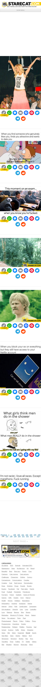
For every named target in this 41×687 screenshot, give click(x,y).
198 (11, 536)
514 (38, 536)
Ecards (22, 586)
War (3, 644)
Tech (30, 636)
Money (28, 612)
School (4, 630)
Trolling (17, 641)
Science (10, 630)
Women (16, 644)
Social (28, 633)
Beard (32, 568)
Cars (30, 571)
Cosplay (26, 580)
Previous (4, 535)
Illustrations (26, 601)
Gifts (10, 598)
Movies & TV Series (16, 615)
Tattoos (24, 636)
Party (19, 618)
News (3, 618)
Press (34, 621)
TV (23, 641)
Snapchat (21, 633)
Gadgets (18, 595)
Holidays (17, 601)
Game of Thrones (29, 595)
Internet (4, 606)
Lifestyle (15, 609)
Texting (21, 639)
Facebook (11, 589)
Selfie (17, 630)
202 (27, 536)
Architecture (21, 568)
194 (35, 535)
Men (22, 612)
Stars (12, 636)
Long (26, 609)
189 (14, 535)
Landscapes (23, 606)
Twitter (28, 641)
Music (27, 615)
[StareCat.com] (20, 4)
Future (12, 595)
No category (11, 618)
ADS (11, 565)
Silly (8, 633)
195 (39, 535)
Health (4, 601)
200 (19, 536)
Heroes (10, 601)
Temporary (5, 639)
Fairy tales (24, 589)
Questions (15, 624)
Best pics (17, 571)
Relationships (6, 627)
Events (29, 586)
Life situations (6, 609)
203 (31, 536)
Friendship (17, 592)
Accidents (5, 565)
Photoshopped (6, 621)
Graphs (16, 598)
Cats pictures (24, 574)
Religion (15, 627)
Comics (29, 577)
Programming (6, 624)
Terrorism (14, 639)
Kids (15, 606)
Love (3, 612)
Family (32, 589)
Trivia (11, 641)
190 (18, 535)
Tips (26, 639)
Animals (17, 565)
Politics (27, 621)
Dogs (3, 586)
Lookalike (33, 609)
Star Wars (5, 636)
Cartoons (5, 574)
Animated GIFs (27, 565)
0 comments (4, 115)
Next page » (20, 541)
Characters (14, 577)
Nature (33, 615)
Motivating (5, 615)
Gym (22, 598)
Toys (31, 639)
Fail (18, 589)
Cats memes (14, 574)
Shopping (30, 630)
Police (21, 621)
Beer (10, 571)
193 (31, 535)
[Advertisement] (20, 33)
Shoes (23, 630)
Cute (10, 583)
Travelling (5, 641)
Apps (13, 568)
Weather (9, 644)
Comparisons (6, 580)
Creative (4, 583)
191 (22, 535)
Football (9, 592)
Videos (34, 641)
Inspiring (14, 603)
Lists (21, 609)
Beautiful (4, 571)
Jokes (10, 606)
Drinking (9, 586)
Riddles (22, 627)
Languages (32, 606)
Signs (3, 633)
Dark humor (18, 583)
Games (4, 598)
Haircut (28, 598)
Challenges (5, 577)
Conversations (17, 580)
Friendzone (26, 592)
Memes (16, 612)
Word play (24, 644)
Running (29, 627)
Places (15, 621)
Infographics (6, 603)
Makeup (9, 612)
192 (26, 535)
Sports (34, 633)
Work (31, 644)
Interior (30, 603)
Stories (18, 636)
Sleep (14, 633)
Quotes (23, 624)
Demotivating (28, 583)
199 (15, 536)
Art (28, 568)
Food (3, 592)
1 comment (4, 272)
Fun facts (5, 595)
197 (7, 536)
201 (23, 536)
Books (24, 571)
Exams (4, 589)
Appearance (5, 568)
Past (24, 618)
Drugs (16, 586)
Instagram (22, 603)
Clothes (22, 577)
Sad (35, 627)
